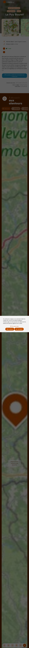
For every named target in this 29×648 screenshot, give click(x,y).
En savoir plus (15, 326)
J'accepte (20, 329)
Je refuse (10, 329)
